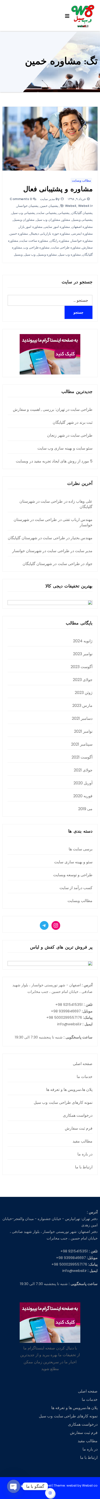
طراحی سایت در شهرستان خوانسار (53, 522)
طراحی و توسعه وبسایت (73, 875)
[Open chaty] (13, 1486)
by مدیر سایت (49, 199)
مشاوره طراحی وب (37, 247)
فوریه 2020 (82, 796)
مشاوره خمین (19, 233)
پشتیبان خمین (49, 205)
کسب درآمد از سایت (76, 888)
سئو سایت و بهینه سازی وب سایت (64, 448)
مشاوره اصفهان (82, 226)
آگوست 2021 (82, 757)
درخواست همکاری (77, 1115)
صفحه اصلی (82, 1064)
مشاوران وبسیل (24, 219)
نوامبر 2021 (83, 731)
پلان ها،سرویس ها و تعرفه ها (69, 1089)
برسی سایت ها (80, 849)
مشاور (66, 219)
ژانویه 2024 (82, 641)
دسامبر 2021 (82, 718)
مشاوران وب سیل (48, 219)
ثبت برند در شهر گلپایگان (72, 422)
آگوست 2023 (81, 667)
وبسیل (18, 254)
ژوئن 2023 (83, 692)
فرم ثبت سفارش (78, 1128)
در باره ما (84, 1154)
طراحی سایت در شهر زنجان (69, 435)
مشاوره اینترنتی (82, 233)
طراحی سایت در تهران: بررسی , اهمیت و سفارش (53, 409)
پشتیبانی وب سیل (23, 213)
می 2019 (85, 809)
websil (70, 205)
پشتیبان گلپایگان (82, 213)
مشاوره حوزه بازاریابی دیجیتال (50, 233)
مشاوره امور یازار (30, 226)
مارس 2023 (82, 705)
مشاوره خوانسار (82, 240)
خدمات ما (84, 1076)
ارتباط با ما (83, 1167)
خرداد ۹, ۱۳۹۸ (77, 199)
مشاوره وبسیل (47, 254)
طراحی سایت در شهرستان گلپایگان (55, 504)
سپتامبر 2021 (81, 744)
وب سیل (30, 254)
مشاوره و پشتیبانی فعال (58, 189)
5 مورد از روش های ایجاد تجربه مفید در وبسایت (54, 461)
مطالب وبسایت (81, 180)
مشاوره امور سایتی (57, 226)
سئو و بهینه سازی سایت (73, 862)
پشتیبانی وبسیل (82, 219)
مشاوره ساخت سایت (34, 240)
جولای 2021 (83, 770)
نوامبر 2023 (82, 654)
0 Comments (21, 199)
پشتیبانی (64, 213)
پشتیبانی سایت (47, 213)
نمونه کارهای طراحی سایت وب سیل (63, 1102)
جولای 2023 (82, 679)
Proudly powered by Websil (30, 1485)
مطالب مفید (82, 1141)
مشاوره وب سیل (69, 254)
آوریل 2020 (83, 783)
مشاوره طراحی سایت (66, 247)
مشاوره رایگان (59, 240)
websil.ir (85, 205)
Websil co (90, 1485)
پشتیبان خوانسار (28, 205)
